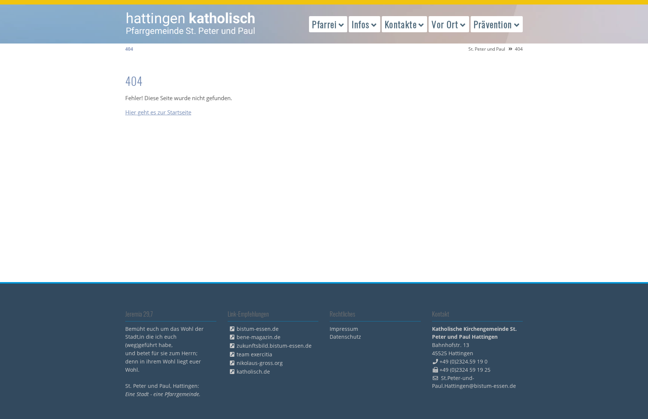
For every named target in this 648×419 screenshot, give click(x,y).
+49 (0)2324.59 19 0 (464, 361)
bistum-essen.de (258, 328)
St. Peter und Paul (486, 49)
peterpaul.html (190, 24)
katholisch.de (253, 371)
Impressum (344, 328)
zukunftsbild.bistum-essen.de (274, 345)
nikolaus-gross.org (260, 362)
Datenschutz (345, 336)
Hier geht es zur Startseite (158, 112)
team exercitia (254, 354)
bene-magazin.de (258, 337)
